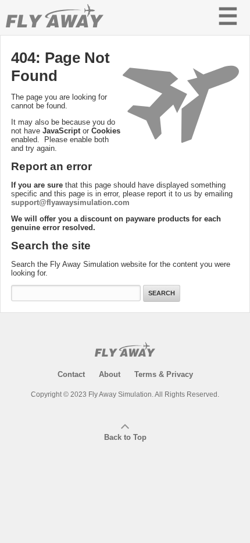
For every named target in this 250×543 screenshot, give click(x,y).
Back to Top (125, 437)
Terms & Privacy (163, 374)
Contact (71, 374)
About (109, 374)
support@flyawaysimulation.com (70, 202)
